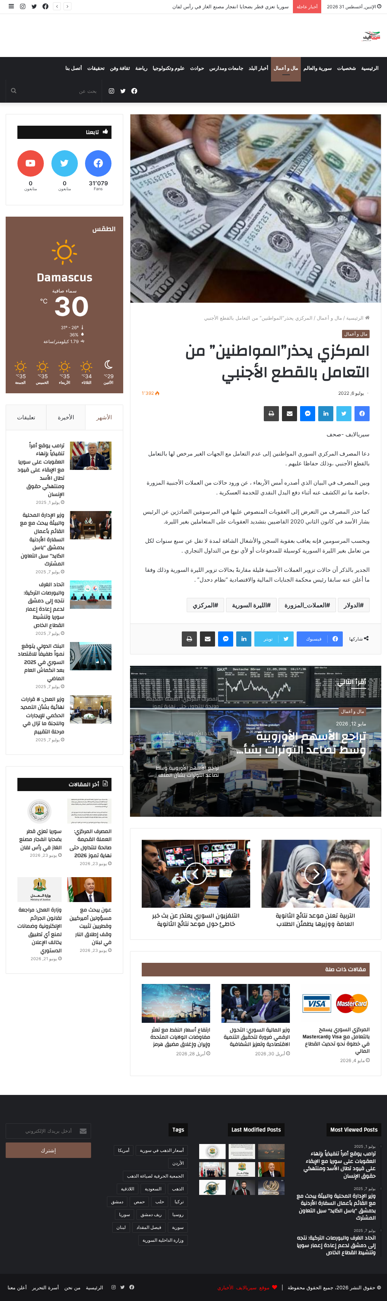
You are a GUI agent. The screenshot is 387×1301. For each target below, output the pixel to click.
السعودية (153, 1189)
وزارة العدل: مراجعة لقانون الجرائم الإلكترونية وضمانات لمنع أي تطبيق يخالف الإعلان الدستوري (39, 930)
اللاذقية (127, 1189)
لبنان (121, 1227)
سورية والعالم (317, 68)
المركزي (203, 605)
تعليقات (26, 417)
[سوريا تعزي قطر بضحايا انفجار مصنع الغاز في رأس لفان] (39, 811)
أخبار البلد (258, 68)
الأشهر (104, 417)
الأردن (178, 1163)
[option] (255, 741)
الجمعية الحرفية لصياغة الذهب (155, 1176)
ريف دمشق (151, 1214)
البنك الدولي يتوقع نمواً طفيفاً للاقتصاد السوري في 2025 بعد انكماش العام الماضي (41, 662)
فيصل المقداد (148, 1227)
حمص (139, 1201)
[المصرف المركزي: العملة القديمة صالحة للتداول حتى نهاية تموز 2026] (89, 811)
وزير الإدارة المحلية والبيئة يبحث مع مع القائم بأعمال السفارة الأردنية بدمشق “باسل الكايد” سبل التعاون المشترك (42, 539)
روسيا (178, 1214)
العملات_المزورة (305, 605)
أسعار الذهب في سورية (162, 1150)
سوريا (124, 1214)
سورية (178, 1227)
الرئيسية (370, 68)
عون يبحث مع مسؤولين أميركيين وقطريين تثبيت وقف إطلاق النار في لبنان (212, 6)
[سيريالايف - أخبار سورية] (371, 35)
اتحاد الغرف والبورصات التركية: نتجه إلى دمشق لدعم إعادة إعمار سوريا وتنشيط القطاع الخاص (44, 605)
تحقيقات (96, 68)
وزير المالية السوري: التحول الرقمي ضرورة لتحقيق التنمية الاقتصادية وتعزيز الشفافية (257, 1037)
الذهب (178, 1189)
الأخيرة (66, 417)
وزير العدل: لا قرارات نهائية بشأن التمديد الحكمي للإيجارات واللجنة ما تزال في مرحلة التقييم (42, 715)
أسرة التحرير (45, 1287)
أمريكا (123, 1150)
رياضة (141, 68)
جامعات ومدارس (226, 68)
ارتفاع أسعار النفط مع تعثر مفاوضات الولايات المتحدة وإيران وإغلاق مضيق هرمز (180, 1037)
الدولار (352, 605)
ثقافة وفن (120, 68)
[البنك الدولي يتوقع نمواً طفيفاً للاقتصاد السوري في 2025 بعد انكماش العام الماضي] (90, 656)
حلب (159, 1201)
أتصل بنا (73, 68)
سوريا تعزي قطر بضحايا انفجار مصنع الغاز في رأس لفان (40, 840)
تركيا (179, 1201)
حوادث (197, 68)
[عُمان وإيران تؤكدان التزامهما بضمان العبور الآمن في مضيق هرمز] (271, 1151)
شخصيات (346, 68)
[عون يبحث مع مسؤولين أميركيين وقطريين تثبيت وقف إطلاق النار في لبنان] (89, 889)
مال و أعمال (286, 68)
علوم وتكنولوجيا (169, 68)
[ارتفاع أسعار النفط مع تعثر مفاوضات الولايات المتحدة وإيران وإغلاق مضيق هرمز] (176, 1003)
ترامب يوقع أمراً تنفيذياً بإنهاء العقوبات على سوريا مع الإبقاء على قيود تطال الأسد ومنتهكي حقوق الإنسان (40, 470)
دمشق (117, 1201)
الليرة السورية (249, 605)
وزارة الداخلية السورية (163, 1240)
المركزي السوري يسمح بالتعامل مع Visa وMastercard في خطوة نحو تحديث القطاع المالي (336, 1040)
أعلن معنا (17, 1287)
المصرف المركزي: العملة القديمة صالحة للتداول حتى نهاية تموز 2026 (305, 743)
